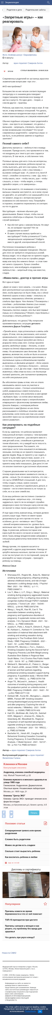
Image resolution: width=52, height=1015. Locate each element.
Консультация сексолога (15, 767)
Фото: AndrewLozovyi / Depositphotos (20, 54)
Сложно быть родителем (17, 839)
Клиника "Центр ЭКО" (14, 795)
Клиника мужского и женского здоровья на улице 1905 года (25, 781)
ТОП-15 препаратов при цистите (21, 919)
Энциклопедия (12, 2)
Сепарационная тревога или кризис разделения (23, 832)
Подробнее (30, 1011)
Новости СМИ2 (9, 953)
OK (40, 1011)
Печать (34, 812)
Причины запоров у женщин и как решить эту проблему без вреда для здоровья (23, 928)
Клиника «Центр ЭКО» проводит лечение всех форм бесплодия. (25, 800)
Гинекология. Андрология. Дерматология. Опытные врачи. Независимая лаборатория (24, 787)
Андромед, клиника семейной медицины (24, 772)
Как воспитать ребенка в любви (21, 857)
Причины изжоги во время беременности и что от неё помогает (23, 912)
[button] (6, 885)
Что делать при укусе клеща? (20, 937)
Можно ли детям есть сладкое (20, 845)
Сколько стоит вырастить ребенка (22, 851)
